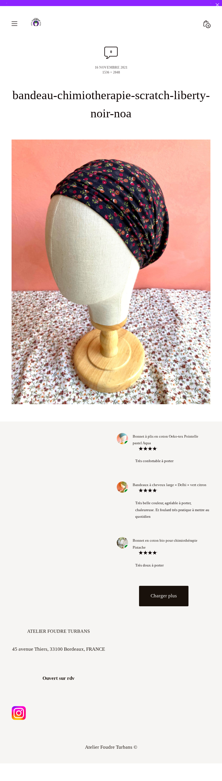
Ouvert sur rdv (58, 686)
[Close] (217, 5)
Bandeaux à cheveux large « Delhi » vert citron (169, 492)
